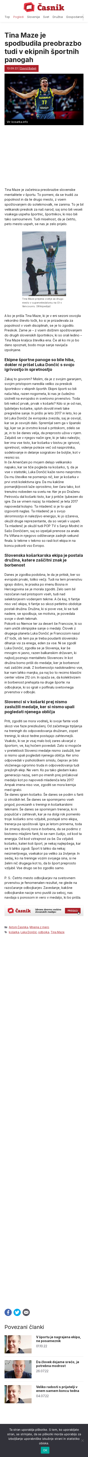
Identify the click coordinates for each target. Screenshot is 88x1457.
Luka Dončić (29, 932)
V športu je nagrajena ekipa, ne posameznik (58, 1339)
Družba (58, 17)
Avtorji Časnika (18, 927)
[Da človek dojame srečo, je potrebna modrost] (18, 1377)
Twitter (17, 1312)
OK (45, 1450)
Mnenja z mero (39, 927)
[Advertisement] (44, 1120)
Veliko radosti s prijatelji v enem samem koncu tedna (57, 1389)
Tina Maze (58, 932)
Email (26, 1312)
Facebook (8, 1312)
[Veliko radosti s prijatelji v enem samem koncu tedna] (18, 1402)
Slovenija (33, 17)
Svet (46, 17)
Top (7, 17)
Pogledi (18, 17)
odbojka (43, 932)
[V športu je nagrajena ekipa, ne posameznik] (18, 1352)
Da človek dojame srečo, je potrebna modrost (57, 1364)
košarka (14, 932)
